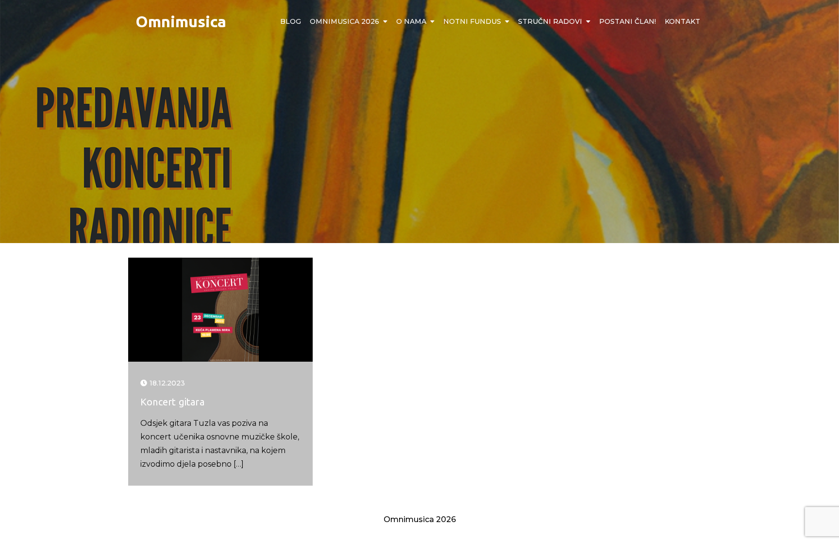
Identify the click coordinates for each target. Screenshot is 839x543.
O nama (411, 21)
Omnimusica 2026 (344, 21)
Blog (290, 21)
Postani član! (627, 21)
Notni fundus (472, 21)
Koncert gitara (172, 401)
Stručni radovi (550, 21)
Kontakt (682, 21)
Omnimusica (180, 21)
